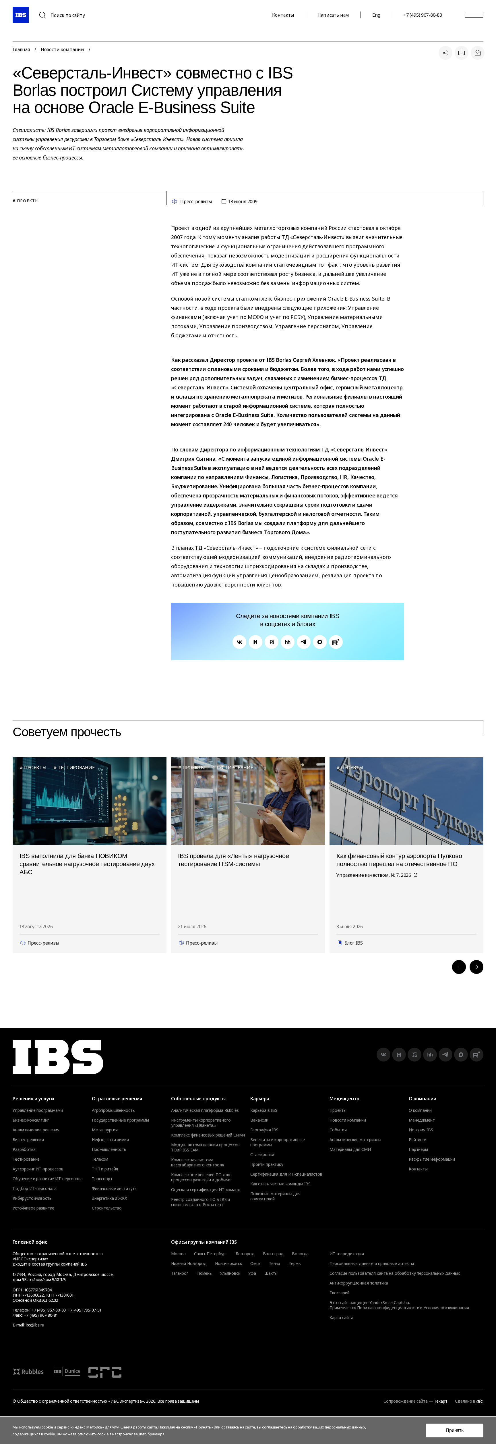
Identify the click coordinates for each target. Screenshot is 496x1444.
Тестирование (26, 1159)
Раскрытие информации (432, 1159)
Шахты (271, 1273)
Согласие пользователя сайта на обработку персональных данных (395, 1273)
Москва (178, 1253)
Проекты (338, 1110)
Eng (376, 15)
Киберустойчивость (32, 1198)
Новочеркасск (228, 1263)
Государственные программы (120, 1120)
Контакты (283, 15)
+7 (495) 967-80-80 (423, 15)
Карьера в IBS (263, 1110)
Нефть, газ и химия (110, 1139)
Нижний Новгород (189, 1263)
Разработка (24, 1149)
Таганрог (179, 1273)
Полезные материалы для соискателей (275, 1196)
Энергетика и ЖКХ (109, 1198)
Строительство (107, 1208)
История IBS (421, 1129)
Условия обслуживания (446, 1307)
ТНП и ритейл (105, 1169)
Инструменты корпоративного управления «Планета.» (200, 1123)
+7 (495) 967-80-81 (40, 1315)
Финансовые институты (114, 1188)
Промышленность (109, 1149)
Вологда (300, 1253)
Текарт (440, 1401)
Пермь (294, 1263)
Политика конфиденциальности (388, 1307)
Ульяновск (230, 1273)
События (338, 1129)
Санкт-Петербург (210, 1253)
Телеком (100, 1159)
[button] (459, 967)
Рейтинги (418, 1139)
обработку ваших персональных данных (329, 1427)
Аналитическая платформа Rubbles (205, 1110)
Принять (455, 1430)
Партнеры (418, 1149)
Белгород (245, 1253)
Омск (255, 1263)
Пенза (274, 1263)
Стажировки (262, 1154)
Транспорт (102, 1178)
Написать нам (333, 15)
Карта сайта (341, 1317)
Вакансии (259, 1120)
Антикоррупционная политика (359, 1283)
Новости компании (62, 49)
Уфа (252, 1273)
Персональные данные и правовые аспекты (372, 1263)
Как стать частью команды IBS (280, 1184)
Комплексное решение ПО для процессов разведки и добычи (200, 1177)
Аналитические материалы (355, 1139)
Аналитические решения (36, 1129)
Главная (21, 49)
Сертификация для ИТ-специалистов (286, 1174)
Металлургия (104, 1129)
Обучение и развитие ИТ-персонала (48, 1178)
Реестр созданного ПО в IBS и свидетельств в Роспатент (200, 1202)
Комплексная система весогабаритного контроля (197, 1162)
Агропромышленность (113, 1110)
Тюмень (204, 1273)
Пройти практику (266, 1164)
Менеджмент (422, 1120)
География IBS (264, 1129)
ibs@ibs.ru (35, 1325)
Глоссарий (340, 1292)
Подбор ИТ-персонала (35, 1188)
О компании (420, 1110)
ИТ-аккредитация (347, 1253)
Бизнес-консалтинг (31, 1120)
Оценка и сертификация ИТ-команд (206, 1189)
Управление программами (38, 1110)
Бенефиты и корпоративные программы (277, 1142)
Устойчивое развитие (33, 1208)
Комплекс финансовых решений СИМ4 (208, 1135)
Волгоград (273, 1253)
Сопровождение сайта (405, 1401)
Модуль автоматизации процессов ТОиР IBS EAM (205, 1147)
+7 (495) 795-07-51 (84, 1310)
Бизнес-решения (28, 1139)
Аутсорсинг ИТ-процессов (38, 1169)
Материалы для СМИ (350, 1149)
